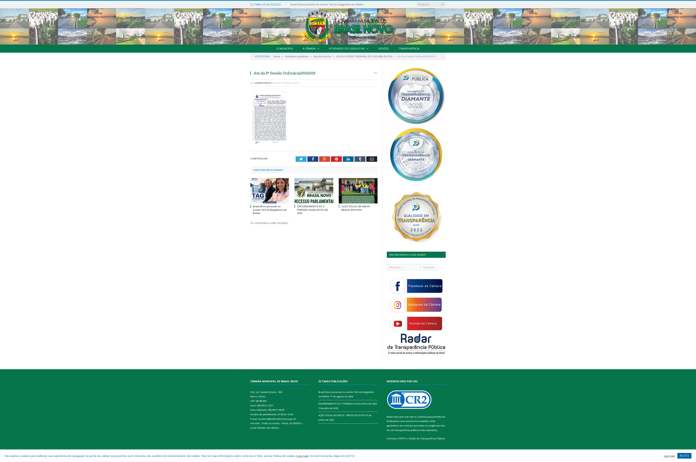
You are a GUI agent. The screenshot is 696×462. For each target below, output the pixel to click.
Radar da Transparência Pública (427, 438)
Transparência (409, 48)
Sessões (383, 48)
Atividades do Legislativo (347, 48)
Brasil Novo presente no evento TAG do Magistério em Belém (270, 210)
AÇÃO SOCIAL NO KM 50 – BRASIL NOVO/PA (356, 208)
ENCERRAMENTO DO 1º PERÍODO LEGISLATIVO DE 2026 (324, 4)
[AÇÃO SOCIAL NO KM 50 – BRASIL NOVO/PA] (358, 190)
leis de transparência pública (403, 430)
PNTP (402, 438)
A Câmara (309, 48)
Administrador (263, 83)
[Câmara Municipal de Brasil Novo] (348, 25)
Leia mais (302, 456)
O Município (285, 48)
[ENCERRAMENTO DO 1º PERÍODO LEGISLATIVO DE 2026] (314, 190)
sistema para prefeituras (431, 416)
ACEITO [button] (684, 455)
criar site (408, 416)
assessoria (411, 421)
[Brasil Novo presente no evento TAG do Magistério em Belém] (269, 190)
